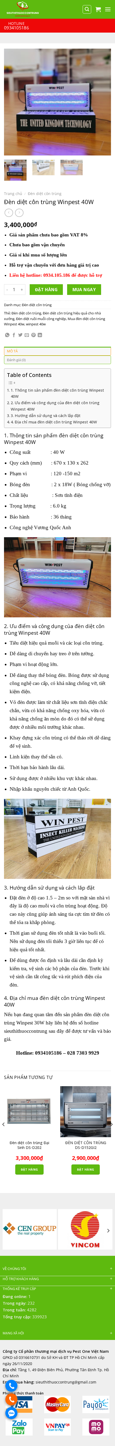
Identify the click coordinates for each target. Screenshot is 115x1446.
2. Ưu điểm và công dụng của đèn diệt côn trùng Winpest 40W (55, 405)
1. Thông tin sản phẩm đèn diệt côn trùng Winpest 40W (57, 393)
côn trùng (92, 643)
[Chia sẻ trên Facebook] (14, 335)
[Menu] (108, 9)
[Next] (102, 102)
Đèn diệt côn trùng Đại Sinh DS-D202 (29, 1145)
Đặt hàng (46, 290)
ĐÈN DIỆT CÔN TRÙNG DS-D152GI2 (85, 1145)
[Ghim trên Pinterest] (33, 335)
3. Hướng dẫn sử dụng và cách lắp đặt (45, 415)
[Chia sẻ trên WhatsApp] (7, 335)
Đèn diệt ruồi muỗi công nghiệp (41, 318)
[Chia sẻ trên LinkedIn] (40, 335)
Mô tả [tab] (12, 351)
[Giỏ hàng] (98, 9)
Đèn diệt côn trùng (45, 193)
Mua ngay (84, 290)
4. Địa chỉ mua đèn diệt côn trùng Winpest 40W (54, 421)
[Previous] (13, 102)
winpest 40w (36, 324)
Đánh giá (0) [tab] (16, 359)
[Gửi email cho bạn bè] (27, 335)
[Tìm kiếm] (87, 9)
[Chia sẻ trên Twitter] (20, 335)
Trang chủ (13, 193)
